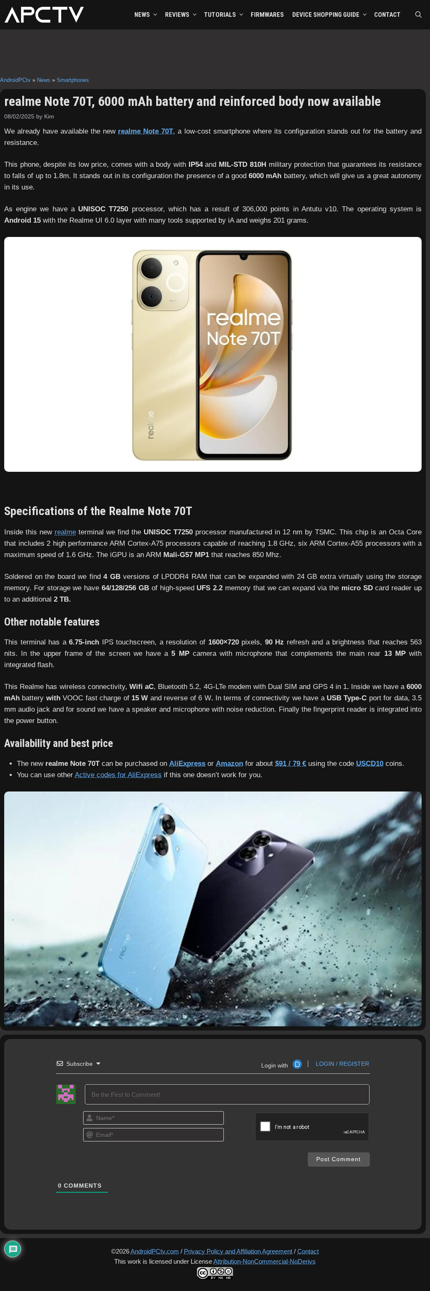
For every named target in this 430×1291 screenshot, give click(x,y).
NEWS (142, 14)
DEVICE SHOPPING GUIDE (325, 14)
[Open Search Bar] (418, 14)
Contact (308, 1251)
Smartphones (73, 80)
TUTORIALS (220, 14)
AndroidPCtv (15, 80)
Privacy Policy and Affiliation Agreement (238, 1251)
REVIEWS (177, 14)
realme (65, 532)
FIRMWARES (267, 14)
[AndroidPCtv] (44, 14)
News (43, 80)
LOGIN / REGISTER (341, 1063)
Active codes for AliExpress (118, 775)
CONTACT (387, 14)
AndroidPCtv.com (155, 1251)
